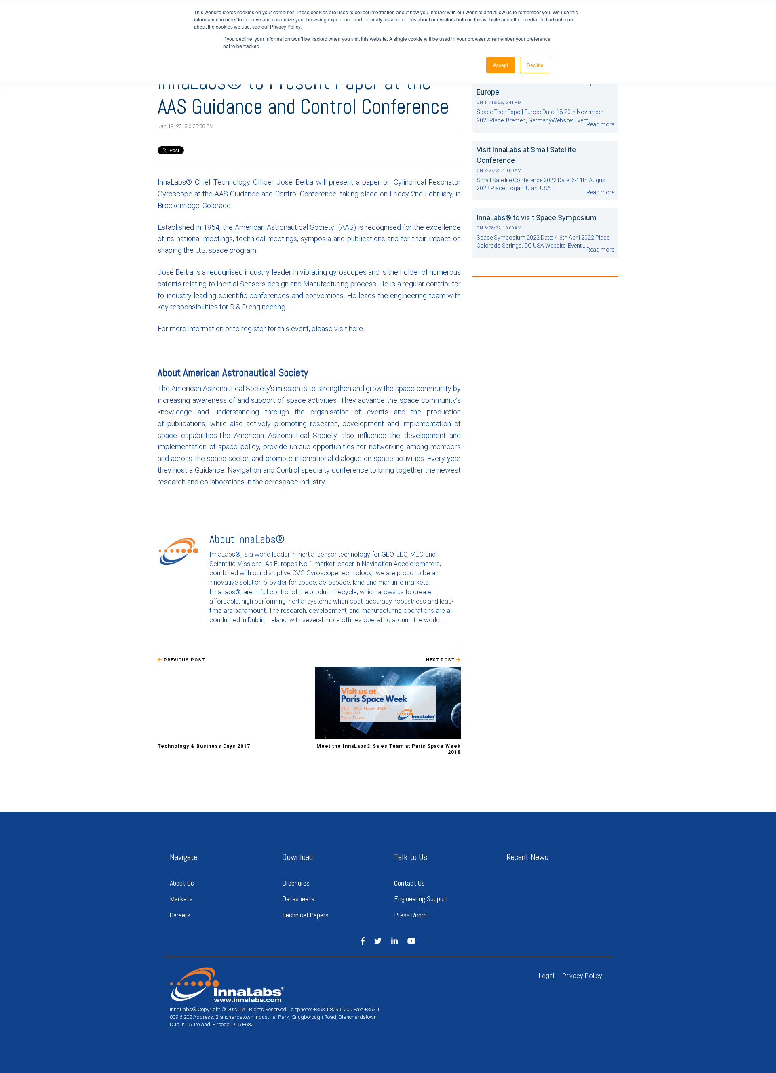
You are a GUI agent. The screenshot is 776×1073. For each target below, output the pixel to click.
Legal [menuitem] (546, 976)
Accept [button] (500, 64)
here (356, 328)
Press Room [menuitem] (410, 914)
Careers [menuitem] (180, 914)
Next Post (441, 660)
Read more (600, 124)
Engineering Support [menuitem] (422, 898)
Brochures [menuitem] (296, 883)
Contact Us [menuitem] (409, 883)
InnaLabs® (261, 539)
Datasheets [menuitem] (298, 898)
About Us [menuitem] (182, 883)
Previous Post (183, 660)
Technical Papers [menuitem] (305, 914)
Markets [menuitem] (181, 898)
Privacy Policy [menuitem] (582, 976)
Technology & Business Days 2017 (204, 746)
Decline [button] (535, 64)
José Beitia (294, 182)
